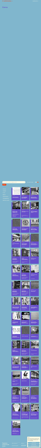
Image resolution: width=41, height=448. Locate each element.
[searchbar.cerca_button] (24, 182)
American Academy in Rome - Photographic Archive (34, 212)
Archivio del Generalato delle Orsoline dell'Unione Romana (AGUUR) (15, 275)
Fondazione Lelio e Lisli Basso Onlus (25, 211)
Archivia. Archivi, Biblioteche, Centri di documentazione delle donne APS (34, 197)
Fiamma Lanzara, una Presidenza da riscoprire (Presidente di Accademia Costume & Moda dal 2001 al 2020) (15, 398)
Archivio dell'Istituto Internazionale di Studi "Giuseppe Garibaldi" (25, 229)
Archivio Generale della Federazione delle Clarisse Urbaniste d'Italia (24, 197)
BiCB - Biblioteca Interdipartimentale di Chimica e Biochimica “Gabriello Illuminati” (34, 381)
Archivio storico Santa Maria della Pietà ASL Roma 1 (24, 244)
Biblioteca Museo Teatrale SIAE (33, 291)
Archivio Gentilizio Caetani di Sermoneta (15, 197)
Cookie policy (31, 440)
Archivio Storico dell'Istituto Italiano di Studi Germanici (34, 244)
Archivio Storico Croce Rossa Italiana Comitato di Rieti (34, 322)
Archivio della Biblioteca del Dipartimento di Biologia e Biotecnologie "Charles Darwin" (24, 275)
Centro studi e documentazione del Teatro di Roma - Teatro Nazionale (25, 367)
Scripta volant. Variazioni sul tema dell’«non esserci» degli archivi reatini (34, 398)
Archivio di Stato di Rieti (34, 366)
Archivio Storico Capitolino (33, 258)
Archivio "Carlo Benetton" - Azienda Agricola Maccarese (34, 229)
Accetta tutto (34, 442)
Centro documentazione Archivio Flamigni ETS (25, 259)
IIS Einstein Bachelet (34, 350)
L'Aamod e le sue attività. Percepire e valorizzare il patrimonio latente (25, 398)
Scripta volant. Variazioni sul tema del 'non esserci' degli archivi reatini (15, 414)
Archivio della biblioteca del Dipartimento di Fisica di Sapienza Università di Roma (25, 291)
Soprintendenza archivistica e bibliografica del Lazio (15, 337)
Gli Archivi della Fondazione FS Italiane (34, 336)
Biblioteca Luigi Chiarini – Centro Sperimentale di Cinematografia (15, 212)
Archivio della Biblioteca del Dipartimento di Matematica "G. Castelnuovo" (14, 259)
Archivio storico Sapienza (15, 381)
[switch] (37, 182)
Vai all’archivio (35, 1)
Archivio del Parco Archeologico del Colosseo (15, 322)
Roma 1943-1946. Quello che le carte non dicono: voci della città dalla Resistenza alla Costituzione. (34, 414)
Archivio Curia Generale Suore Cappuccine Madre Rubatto (15, 229)
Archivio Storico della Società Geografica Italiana (25, 322)
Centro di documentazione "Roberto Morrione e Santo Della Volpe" (15, 351)
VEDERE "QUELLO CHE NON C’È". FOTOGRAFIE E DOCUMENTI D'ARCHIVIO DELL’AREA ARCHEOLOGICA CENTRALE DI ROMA (15, 431)
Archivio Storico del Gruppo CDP (34, 275)
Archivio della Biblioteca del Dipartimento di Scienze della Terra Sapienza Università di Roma (25, 351)
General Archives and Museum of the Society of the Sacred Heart (15, 307)
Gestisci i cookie (34, 444)
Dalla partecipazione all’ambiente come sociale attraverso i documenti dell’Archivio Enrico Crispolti (25, 414)
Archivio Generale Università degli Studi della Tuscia (34, 307)
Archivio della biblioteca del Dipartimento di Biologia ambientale (15, 291)
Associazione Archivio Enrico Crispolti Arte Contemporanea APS (15, 367)
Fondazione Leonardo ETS (15, 243)
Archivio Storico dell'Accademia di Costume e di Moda (24, 307)
